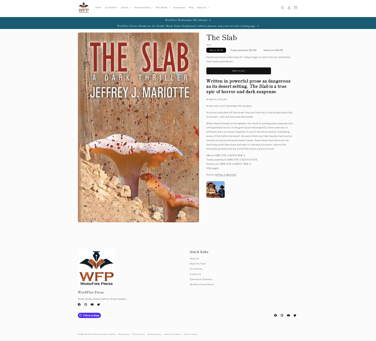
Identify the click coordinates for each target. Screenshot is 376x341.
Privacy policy (139, 334)
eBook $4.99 (216, 50)
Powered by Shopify (107, 334)
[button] (125, 7)
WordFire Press (91, 334)
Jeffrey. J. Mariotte (225, 174)
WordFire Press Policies (202, 284)
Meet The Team (198, 263)
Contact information (172, 334)
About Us (194, 258)
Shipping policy (154, 334)
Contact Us (195, 274)
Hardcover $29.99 (273, 50)
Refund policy (124, 334)
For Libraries (196, 269)
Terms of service (191, 334)
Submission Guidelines (201, 279)
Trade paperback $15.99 (243, 50)
